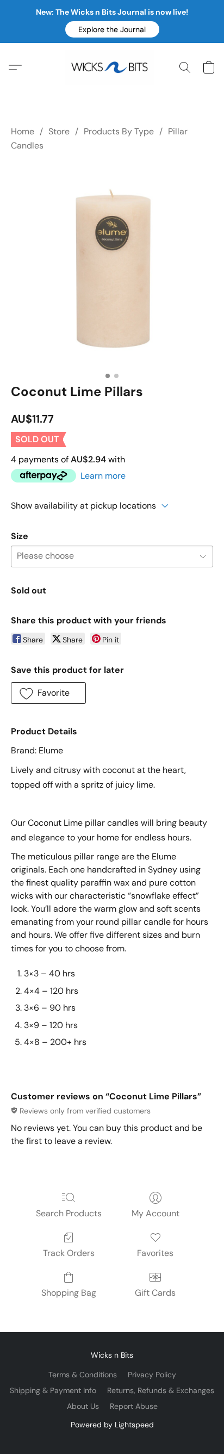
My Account (155, 1213)
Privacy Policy (152, 1374)
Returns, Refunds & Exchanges (160, 1390)
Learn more (103, 475)
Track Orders (69, 1253)
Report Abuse (134, 1406)
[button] (112, 29)
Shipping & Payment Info (53, 1390)
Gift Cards (155, 1292)
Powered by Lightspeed (112, 1425)
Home (22, 131)
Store (59, 131)
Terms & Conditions (82, 1374)
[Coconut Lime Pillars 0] (112, 265)
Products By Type (119, 131)
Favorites (155, 1253)
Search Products (69, 1213)
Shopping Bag (68, 1292)
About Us (83, 1406)
